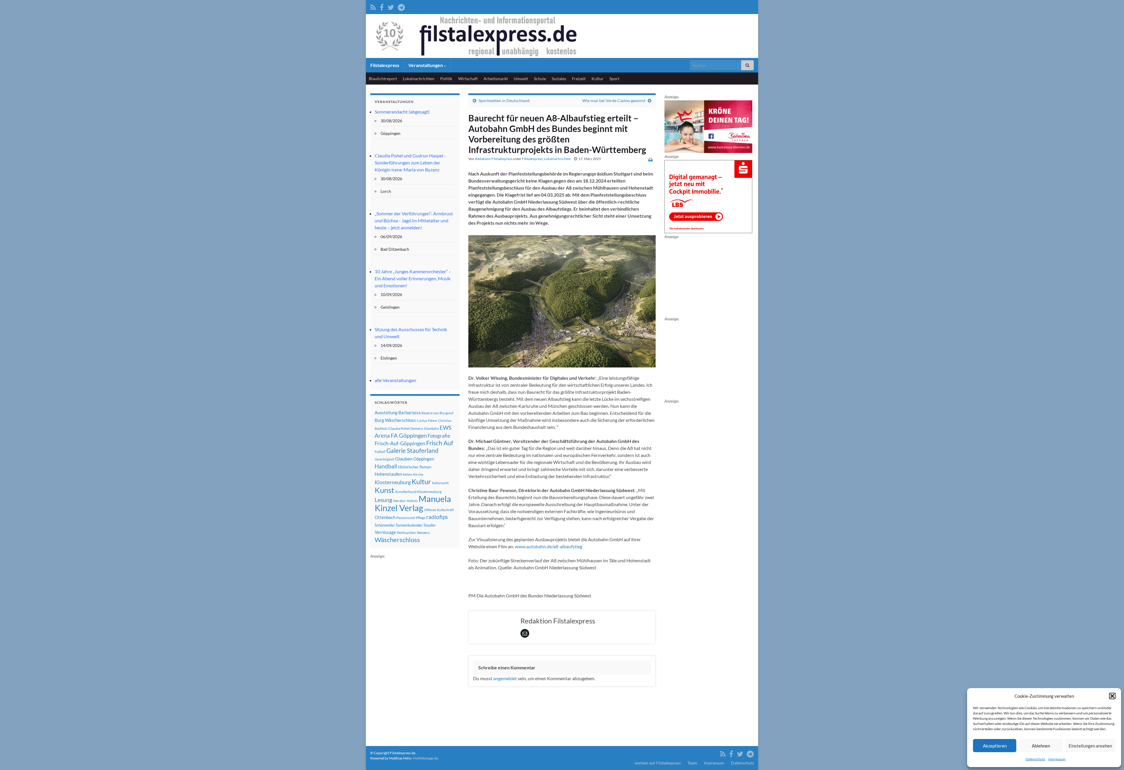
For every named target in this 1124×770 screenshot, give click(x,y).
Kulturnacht (440, 483)
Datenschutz (1035, 759)
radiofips (437, 517)
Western (423, 532)
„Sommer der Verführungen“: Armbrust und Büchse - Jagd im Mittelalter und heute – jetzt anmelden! (414, 220)
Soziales (559, 78)
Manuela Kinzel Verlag (413, 503)
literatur (399, 501)
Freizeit (579, 78)
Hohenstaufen (388, 474)
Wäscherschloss (397, 540)
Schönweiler (385, 525)
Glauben (403, 458)
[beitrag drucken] (650, 159)
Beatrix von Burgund (437, 413)
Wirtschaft (468, 78)
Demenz (416, 428)
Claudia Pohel (398, 428)
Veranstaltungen (426, 65)
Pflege (420, 517)
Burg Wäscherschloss (395, 420)
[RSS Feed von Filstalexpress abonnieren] (373, 6)
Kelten (407, 474)
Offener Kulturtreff (439, 510)
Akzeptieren (995, 745)
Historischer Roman (414, 467)
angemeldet (505, 678)
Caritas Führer (427, 420)
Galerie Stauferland (412, 450)
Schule (540, 78)
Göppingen (423, 458)
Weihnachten (406, 532)
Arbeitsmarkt (496, 78)
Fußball (380, 451)
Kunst (384, 490)
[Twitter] (391, 6)
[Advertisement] (414, 647)
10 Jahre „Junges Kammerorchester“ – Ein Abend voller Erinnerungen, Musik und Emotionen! (413, 278)
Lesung (383, 499)
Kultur (598, 78)
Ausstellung (386, 412)
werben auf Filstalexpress (658, 762)
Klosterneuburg (393, 482)
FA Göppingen (409, 435)
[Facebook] (382, 6)
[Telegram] (401, 6)
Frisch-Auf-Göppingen (400, 443)
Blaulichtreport (383, 78)
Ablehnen (1041, 745)
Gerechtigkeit (384, 459)
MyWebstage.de (425, 758)
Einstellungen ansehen (1090, 745)
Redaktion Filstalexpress (493, 159)
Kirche (418, 474)
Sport (614, 78)
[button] (1112, 696)
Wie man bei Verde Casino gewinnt (613, 100)
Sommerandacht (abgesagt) (402, 111)
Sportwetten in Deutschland (504, 100)
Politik (446, 78)
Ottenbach (385, 517)
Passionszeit (405, 517)
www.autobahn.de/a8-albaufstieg (548, 546)
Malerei (412, 501)
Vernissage (385, 532)
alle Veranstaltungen (395, 380)
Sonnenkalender (409, 525)
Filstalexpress (384, 65)
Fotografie (439, 436)
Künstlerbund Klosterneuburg (418, 491)
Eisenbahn (431, 428)
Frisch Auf (439, 443)
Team (692, 762)
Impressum (1056, 759)
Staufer (430, 525)
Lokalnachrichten (418, 78)
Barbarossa (409, 412)
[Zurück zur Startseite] (562, 36)
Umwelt (521, 78)
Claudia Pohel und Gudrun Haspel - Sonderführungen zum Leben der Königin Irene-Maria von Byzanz (410, 162)
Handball (386, 466)
